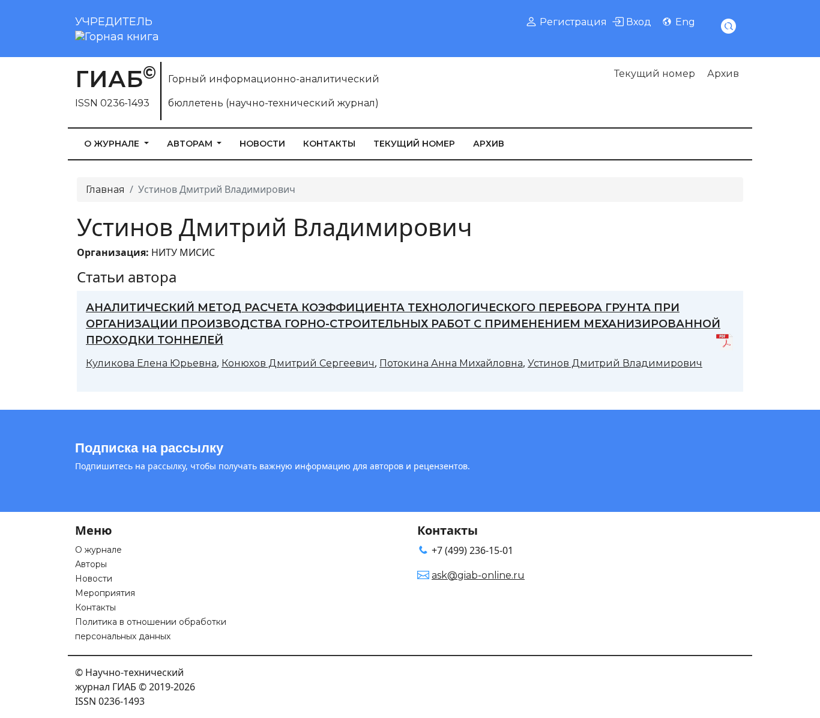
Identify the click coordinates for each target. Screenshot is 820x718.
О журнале (113, 143)
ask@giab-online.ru (478, 575)
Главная (105, 189)
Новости (262, 143)
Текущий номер (654, 73)
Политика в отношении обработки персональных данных (150, 629)
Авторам (191, 143)
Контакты (329, 143)
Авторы (91, 564)
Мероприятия (105, 593)
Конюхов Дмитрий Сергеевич (298, 363)
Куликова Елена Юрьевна (151, 363)
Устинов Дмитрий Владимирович (615, 363)
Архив (723, 73)
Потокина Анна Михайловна (451, 363)
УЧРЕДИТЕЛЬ (113, 21)
